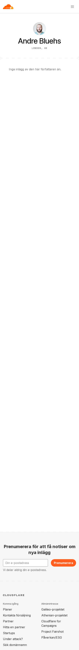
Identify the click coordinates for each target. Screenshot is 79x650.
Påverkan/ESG (51, 637)
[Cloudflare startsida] (8, 6)
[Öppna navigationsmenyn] (72, 6)
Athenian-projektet (54, 615)
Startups (9, 633)
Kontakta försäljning (17, 615)
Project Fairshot (52, 631)
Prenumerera (63, 563)
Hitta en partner (14, 627)
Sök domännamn (15, 645)
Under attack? (13, 639)
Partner (8, 621)
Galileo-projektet (52, 609)
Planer (7, 609)
